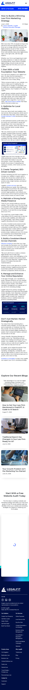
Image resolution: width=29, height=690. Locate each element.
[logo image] (10, 590)
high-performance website (13, 101)
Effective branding (6, 243)
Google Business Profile (8, 116)
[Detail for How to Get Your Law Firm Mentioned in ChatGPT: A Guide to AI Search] (14, 401)
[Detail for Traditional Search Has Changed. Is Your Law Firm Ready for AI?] (14, 433)
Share (26, 24)
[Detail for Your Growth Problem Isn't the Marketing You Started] (14, 464)
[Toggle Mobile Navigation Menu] (26, 3)
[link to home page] (8, 3)
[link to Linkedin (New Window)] (6, 600)
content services (11, 185)
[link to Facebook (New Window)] (2, 600)
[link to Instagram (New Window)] (10, 600)
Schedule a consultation (8, 358)
